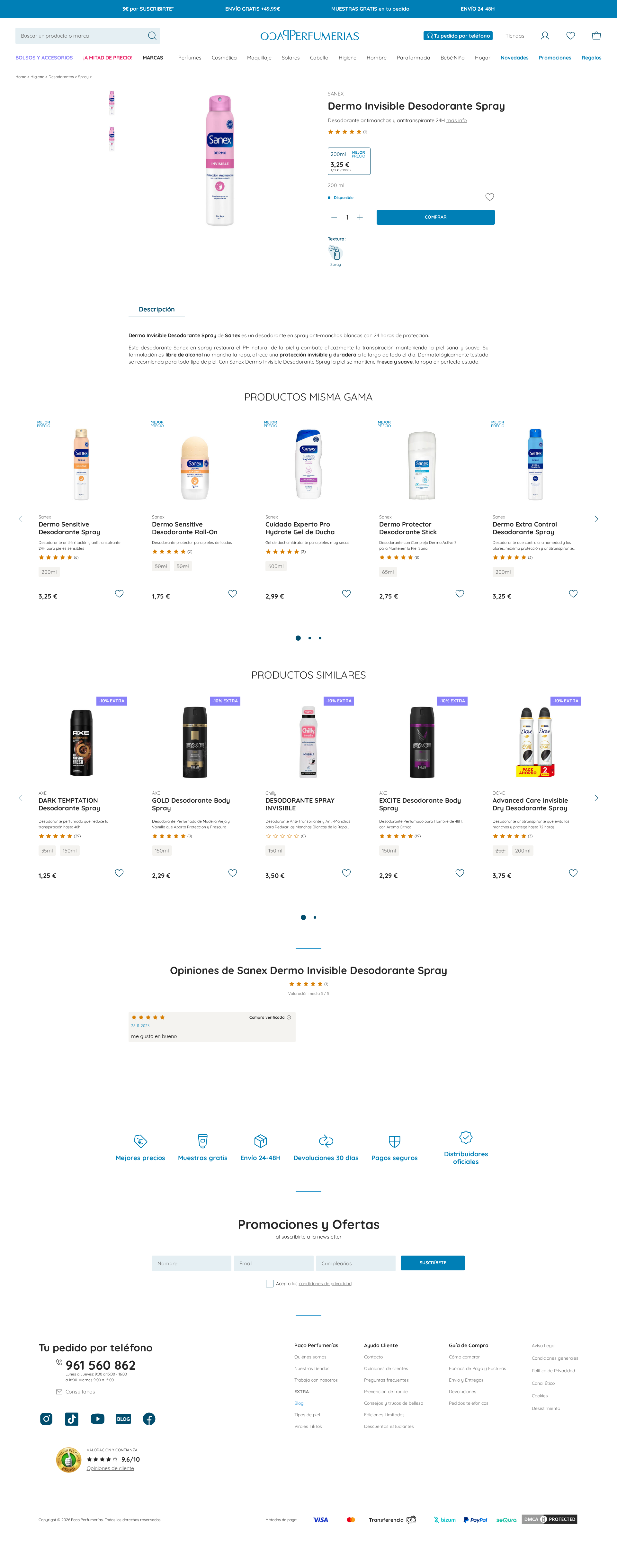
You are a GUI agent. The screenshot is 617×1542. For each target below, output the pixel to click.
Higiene (347, 57)
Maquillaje (259, 57)
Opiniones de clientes (386, 1368)
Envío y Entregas (466, 1380)
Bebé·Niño (453, 57)
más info (456, 120)
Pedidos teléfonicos (468, 1403)
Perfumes (189, 57)
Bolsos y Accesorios (44, 57)
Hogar (482, 57)
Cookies (540, 1396)
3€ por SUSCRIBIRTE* (148, 8)
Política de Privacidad (553, 1371)
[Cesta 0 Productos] (596, 35)
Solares (291, 57)
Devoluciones (462, 1391)
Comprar (436, 217)
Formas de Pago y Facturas (477, 1368)
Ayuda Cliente (381, 1345)
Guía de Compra (468, 1345)
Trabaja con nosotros (316, 1380)
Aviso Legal (543, 1345)
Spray (84, 76)
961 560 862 (101, 1365)
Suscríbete (433, 1263)
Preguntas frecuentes (386, 1380)
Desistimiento (546, 1408)
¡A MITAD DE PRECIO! (107, 57)
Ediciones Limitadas (384, 1415)
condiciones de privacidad (325, 1283)
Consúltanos (80, 1391)
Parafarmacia (413, 57)
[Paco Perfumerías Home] (310, 36)
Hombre (377, 57)
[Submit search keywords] (152, 36)
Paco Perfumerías (316, 1345)
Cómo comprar (464, 1357)
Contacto (373, 1357)
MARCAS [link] (153, 57)
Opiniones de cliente (110, 1468)
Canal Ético (543, 1383)
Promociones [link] (555, 57)
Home (21, 76)
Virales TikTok (308, 1426)
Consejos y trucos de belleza (393, 1403)
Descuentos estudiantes (389, 1426)
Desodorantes (62, 76)
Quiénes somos (310, 1357)
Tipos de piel (307, 1415)
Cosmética (224, 57)
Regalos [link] (592, 57)
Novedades (515, 57)
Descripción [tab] (157, 309)
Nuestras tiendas (311, 1368)
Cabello (319, 57)
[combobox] (87, 36)
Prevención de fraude (386, 1391)
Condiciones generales (555, 1358)
